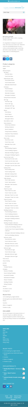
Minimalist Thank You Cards (11, 195)
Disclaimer (13, 399)
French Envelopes (9, 91)
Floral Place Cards (9, 140)
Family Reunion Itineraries (10, 97)
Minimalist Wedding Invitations (12, 216)
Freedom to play (6, 307)
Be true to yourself (8, 36)
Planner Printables (8, 279)
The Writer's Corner (7, 288)
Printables (5, 269)
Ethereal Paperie (6, 70)
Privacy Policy (6, 342)
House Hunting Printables (10, 273)
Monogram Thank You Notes (12, 208)
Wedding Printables (8, 282)
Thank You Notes (8, 199)
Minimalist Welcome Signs (11, 254)
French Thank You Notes (11, 203)
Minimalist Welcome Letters (11, 243)
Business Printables (8, 271)
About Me (5, 332)
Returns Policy (17, 396)
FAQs (4, 330)
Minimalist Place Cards (10, 144)
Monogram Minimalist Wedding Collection (14, 233)
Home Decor (6, 258)
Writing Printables (8, 284)
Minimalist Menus (9, 116)
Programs (6, 146)
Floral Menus (8, 112)
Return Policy (6, 339)
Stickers (4, 286)
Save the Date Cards (8, 157)
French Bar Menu (9, 76)
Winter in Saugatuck (7, 305)
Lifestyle (5, 39)
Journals (5, 263)
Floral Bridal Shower (9, 80)
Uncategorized (6, 291)
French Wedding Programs (11, 150)
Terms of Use (6, 340)
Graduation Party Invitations (11, 133)
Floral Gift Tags (8, 101)
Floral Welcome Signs (10, 249)
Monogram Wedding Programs (12, 155)
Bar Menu (6, 72)
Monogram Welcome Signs (11, 256)
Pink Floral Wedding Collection (12, 235)
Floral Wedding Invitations (11, 211)
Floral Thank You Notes (10, 201)
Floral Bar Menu (8, 74)
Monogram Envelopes (10, 95)
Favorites (5, 303)
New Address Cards (8, 121)
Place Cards (6, 138)
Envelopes (6, 87)
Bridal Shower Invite (8, 78)
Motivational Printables (9, 277)
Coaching (20, 38)
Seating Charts (7, 167)
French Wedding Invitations (11, 214)
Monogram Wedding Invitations (12, 218)
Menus (5, 110)
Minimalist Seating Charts (11, 174)
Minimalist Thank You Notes (11, 205)
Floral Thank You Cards (10, 190)
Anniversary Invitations (10, 125)
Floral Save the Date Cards (11, 159)
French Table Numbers (10, 182)
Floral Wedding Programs (11, 148)
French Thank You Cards (10, 193)
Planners (5, 265)
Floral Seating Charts (10, 169)
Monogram (7, 186)
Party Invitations (7, 123)
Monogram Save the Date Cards (12, 165)
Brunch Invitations (9, 129)
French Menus (8, 114)
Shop (4, 334)
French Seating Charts (10, 171)
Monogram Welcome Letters (11, 245)
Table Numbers (7, 178)
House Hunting (6, 261)
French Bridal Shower (10, 82)
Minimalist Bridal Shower (10, 84)
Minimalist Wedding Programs (12, 152)
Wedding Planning (8, 220)
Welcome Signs (7, 248)
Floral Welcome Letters (10, 239)
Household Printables (9, 275)
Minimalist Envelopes (10, 93)
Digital (4, 68)
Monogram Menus (9, 118)
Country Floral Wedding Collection (13, 227)
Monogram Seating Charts (11, 176)
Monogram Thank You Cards (11, 197)
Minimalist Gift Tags (9, 106)
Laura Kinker (7, 38)
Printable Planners (8, 267)
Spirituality (9, 39)
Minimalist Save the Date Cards (12, 163)
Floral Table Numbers (10, 180)
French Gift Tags (9, 103)
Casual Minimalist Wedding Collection (13, 224)
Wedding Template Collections (11, 223)
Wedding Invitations (8, 210)
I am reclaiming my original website (11, 296)
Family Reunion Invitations (11, 131)
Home (6, 396)
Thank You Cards (8, 189)
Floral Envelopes (9, 88)
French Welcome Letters (10, 241)
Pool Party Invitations (10, 136)
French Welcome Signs (10, 252)
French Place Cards (9, 142)
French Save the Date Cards (11, 161)
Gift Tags (6, 99)
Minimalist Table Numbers (11, 184)
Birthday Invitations (9, 127)
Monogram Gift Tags (10, 108)
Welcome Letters (8, 237)
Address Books (6, 66)
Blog (4, 337)
